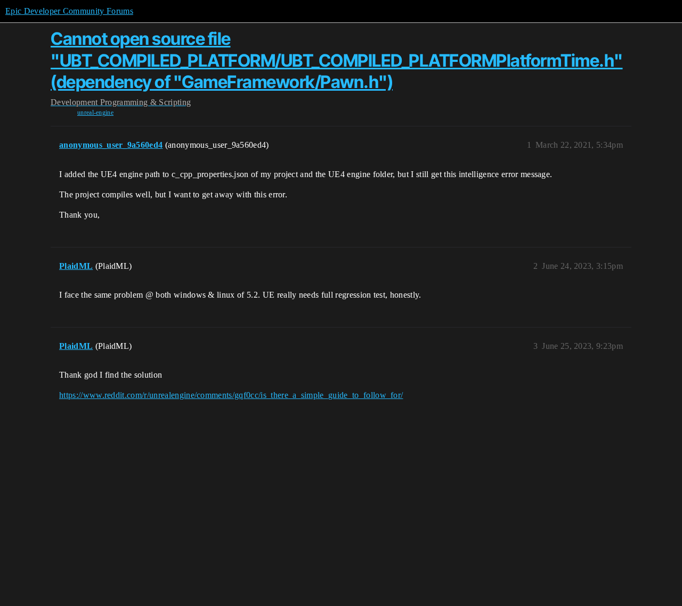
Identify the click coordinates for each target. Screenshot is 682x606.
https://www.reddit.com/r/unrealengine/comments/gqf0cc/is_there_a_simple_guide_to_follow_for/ (231, 395)
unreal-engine (95, 112)
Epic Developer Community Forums (69, 10)
